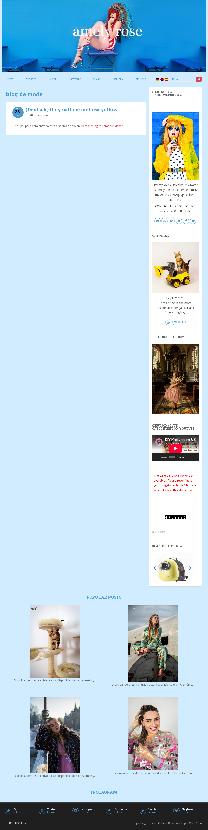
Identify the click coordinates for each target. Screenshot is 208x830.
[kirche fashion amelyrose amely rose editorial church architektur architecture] (175, 378)
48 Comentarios (39, 115)
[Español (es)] (166, 79)
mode (52, 79)
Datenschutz (18, 823)
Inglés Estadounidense (108, 126)
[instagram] (172, 221)
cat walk (75, 79)
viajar (97, 79)
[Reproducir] (157, 457)
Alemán (86, 126)
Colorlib (163, 823)
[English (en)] (161, 79)
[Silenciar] (188, 457)
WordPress (195, 823)
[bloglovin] (193, 221)
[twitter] (179, 221)
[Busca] (199, 79)
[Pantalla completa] (194, 457)
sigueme (141, 79)
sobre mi (31, 79)
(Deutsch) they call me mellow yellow (72, 109)
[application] (175, 448)
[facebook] (186, 221)
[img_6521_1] (172, 568)
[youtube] (164, 221)
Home (9, 79)
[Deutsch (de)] (157, 79)
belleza (118, 79)
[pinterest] (157, 221)
